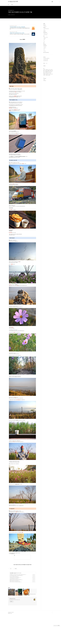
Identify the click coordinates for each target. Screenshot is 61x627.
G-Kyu (44, 23)
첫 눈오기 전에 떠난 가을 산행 (14, 576)
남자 (48, 69)
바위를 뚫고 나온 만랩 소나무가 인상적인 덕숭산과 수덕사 (17, 574)
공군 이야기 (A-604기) (46, 52)
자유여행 (46, 69)
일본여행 (48, 70)
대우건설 (46, 70)
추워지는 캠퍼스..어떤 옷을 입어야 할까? (15, 581)
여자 (49, 69)
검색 (50, 1)
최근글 (44, 63)
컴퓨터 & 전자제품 (46, 37)
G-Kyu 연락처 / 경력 (45, 60)
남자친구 (51, 69)
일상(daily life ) (45, 32)
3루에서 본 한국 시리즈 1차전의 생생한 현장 (15, 579)
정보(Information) (46, 33)
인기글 (46, 63)
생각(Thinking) (45, 34)
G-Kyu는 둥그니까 (13, 1)
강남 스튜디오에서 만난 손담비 (14, 578)
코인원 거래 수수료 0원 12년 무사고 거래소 (17, 32)
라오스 (44, 29)
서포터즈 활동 (45, 45)
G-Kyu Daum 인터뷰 (45, 59)
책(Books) (44, 44)
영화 (44, 41)
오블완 (50, 70)
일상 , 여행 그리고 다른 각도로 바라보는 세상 (15, 599)
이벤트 (44, 39)
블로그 (44, 70)
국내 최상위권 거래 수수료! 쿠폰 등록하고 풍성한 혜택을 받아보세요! (20, 28)
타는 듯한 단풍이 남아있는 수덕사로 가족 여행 (16, 575)
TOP (52, 612)
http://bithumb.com (12, 25)
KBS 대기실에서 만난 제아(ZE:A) (14, 580)
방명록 (12, 4)
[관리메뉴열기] (59, 1)
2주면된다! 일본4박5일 (46, 28)
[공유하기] (11, 568)
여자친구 (44, 69)
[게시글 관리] (12, 568)
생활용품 (45, 38)
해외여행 (44, 27)
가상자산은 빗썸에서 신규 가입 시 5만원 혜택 (17, 26)
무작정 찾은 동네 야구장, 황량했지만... (15, 577)
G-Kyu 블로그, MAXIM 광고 (46, 58)
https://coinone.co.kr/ (13, 31)
